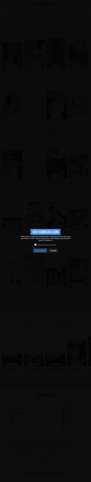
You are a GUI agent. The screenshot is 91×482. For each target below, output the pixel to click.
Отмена (53, 251)
